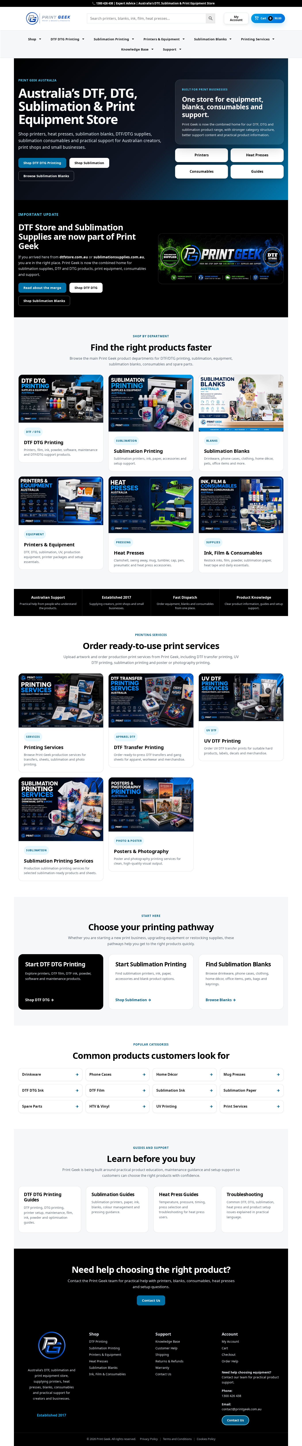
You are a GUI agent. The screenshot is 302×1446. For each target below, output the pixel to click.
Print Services (235, 1106)
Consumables (202, 171)
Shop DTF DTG (86, 287)
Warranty (162, 1368)
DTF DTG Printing (65, 39)
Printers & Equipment (161, 39)
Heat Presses (257, 155)
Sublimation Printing (111, 39)
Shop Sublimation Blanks (44, 300)
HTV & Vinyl (99, 1106)
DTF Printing (98, 1341)
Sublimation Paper (240, 1090)
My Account (230, 1341)
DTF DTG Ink (33, 1090)
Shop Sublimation (89, 163)
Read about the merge (42, 287)
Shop (32, 39)
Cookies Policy (206, 1439)
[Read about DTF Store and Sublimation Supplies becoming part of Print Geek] (221, 258)
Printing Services (255, 39)
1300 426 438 (231, 1396)
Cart (225, 1348)
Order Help (230, 1361)
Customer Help (166, 1348)
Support (169, 49)
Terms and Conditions (177, 1439)
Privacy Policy (149, 1439)
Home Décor (167, 1074)
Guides (257, 171)
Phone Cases (100, 1074)
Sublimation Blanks (210, 39)
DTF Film (97, 1090)
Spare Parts (32, 1106)
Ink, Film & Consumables (107, 1374)
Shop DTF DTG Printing (42, 163)
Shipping (162, 1354)
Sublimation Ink (170, 1090)
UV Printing (166, 1106)
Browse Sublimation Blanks (46, 176)
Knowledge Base (135, 49)
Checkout (228, 1354)
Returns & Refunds (169, 1361)
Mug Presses (234, 1074)
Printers (202, 155)
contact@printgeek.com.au (242, 1409)
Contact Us (151, 1300)
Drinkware (31, 1074)
